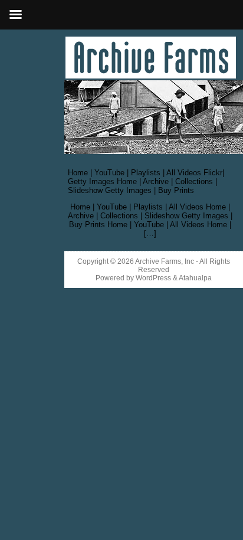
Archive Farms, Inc (164, 261)
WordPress (153, 278)
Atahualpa (195, 278)
